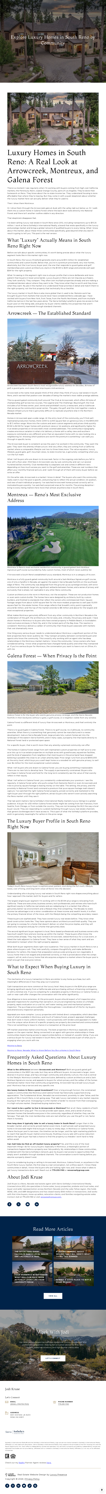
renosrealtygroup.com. (51, 1197)
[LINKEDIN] (18, 1486)
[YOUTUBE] (24, 1486)
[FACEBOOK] (7, 1486)
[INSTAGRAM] (13, 1486)
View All (53, 1296)
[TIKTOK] (30, 1486)
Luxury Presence (58, 1475)
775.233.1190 (63, 1404)
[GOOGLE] (35, 1486)
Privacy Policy (32, 1479)
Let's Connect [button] (53, 1358)
